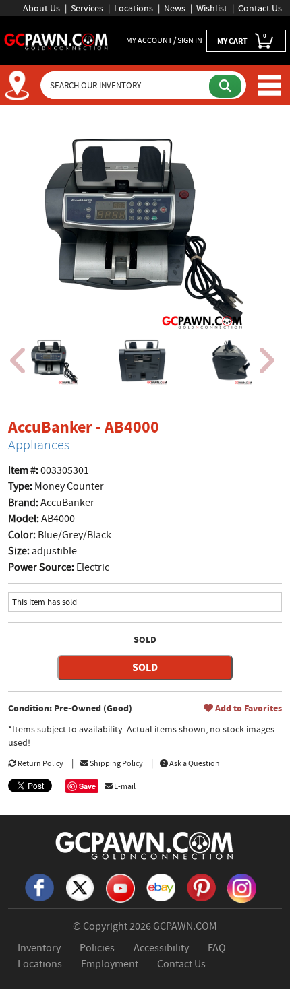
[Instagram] (241, 887)
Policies (97, 948)
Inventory (39, 948)
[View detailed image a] (53, 361)
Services (87, 8)
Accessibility (161, 948)
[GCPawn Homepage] (56, 40)
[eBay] (160, 887)
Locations (133, 8)
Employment (109, 964)
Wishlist (211, 8)
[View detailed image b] (142, 361)
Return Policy (39, 763)
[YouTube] (120, 887)
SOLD (145, 667)
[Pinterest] (201, 887)
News (174, 8)
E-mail (124, 786)
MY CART (241, 39)
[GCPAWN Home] (145, 845)
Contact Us (260, 8)
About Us (41, 8)
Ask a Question (194, 763)
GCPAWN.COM (185, 926)
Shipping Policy (115, 763)
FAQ (217, 948)
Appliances (38, 445)
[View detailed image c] (230, 361)
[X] (79, 887)
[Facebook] (39, 887)
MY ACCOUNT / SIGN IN (164, 40)
